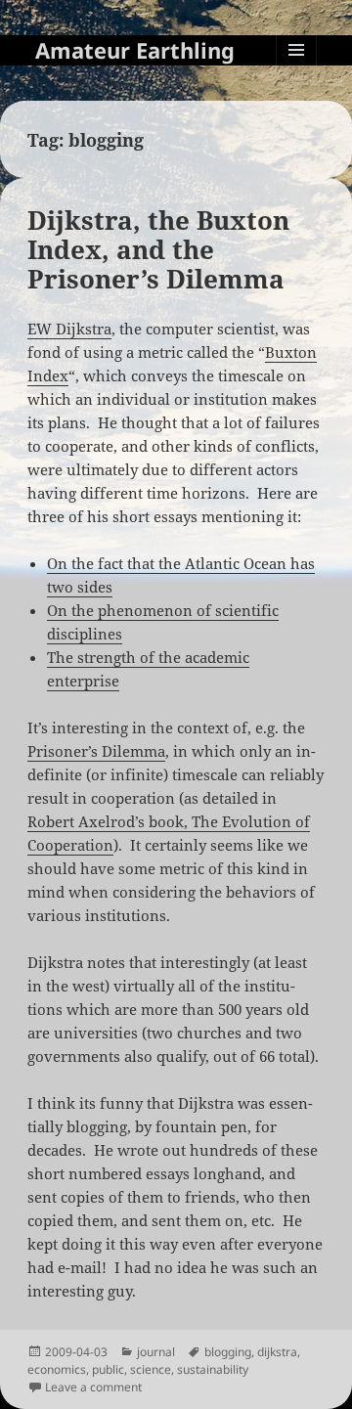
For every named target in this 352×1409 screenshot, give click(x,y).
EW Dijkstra (69, 328)
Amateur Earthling (135, 50)
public (108, 1369)
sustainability (212, 1369)
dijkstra (277, 1351)
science (150, 1369)
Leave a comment (93, 1387)
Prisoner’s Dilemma (96, 751)
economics (56, 1369)
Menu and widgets (297, 69)
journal (156, 1351)
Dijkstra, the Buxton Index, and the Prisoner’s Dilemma (158, 249)
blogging (227, 1351)
